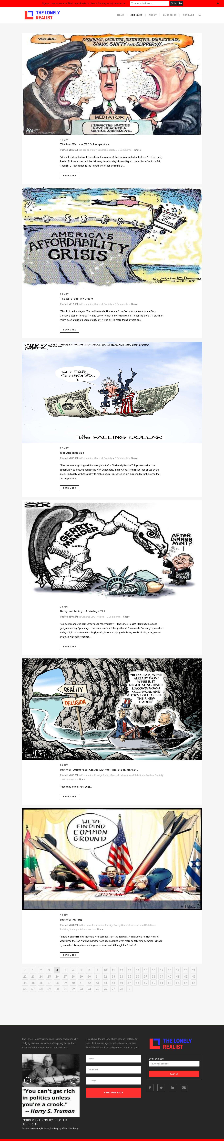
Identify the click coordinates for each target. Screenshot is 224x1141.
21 (193, 970)
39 (161, 976)
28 (73, 976)
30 (89, 976)
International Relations (132, 775)
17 (161, 970)
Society (111, 150)
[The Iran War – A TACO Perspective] (112, 84)
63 (177, 982)
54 (105, 982)
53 (97, 982)
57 (129, 982)
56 (121, 982)
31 (97, 976)
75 (97, 989)
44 (25, 982)
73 (81, 989)
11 (113, 970)
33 (113, 976)
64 (185, 982)
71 (65, 989)
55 (113, 982)
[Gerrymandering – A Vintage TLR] (112, 551)
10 (105, 970)
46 (41, 982)
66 (25, 989)
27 (65, 976)
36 (137, 976)
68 (41, 989)
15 (145, 970)
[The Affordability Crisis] (112, 238)
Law (93, 616)
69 (49, 989)
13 (129, 970)
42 (185, 976)
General (101, 150)
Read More (69, 175)
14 (137, 970)
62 (169, 982)
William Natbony (70, 1128)
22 (25, 976)
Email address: (156, 1058)
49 (65, 982)
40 (169, 976)
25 (49, 976)
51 (81, 982)
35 (129, 976)
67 (33, 989)
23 (33, 976)
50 (73, 982)
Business (86, 925)
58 (137, 982)
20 (185, 970)
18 (169, 970)
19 (177, 970)
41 (177, 976)
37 (145, 976)
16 (153, 970)
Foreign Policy (88, 150)
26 (57, 976)
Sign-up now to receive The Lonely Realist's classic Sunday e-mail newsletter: (84, 3)
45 (33, 982)
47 (49, 982)
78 (121, 989)
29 (81, 976)
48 (57, 982)
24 (41, 976)
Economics (87, 304)
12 (121, 970)
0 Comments (125, 150)
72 (73, 989)
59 (145, 982)
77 (113, 989)
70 (57, 989)
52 (89, 982)
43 (193, 976)
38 (153, 976)
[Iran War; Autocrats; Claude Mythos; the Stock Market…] (112, 709)
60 (153, 982)
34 (121, 976)
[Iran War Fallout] (112, 859)
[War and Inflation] (112, 392)
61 (161, 982)
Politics (100, 616)
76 (105, 989)
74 (89, 989)
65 (193, 982)
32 (105, 976)
